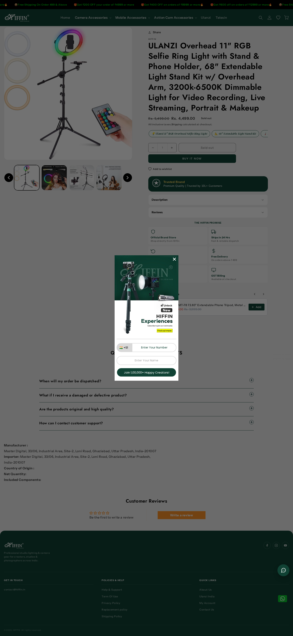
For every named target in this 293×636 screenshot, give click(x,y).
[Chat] (283, 570)
